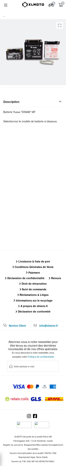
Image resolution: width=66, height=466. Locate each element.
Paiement (34, 272)
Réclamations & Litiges (34, 295)
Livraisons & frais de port (34, 261)
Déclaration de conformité (33, 311)
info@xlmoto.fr (48, 325)
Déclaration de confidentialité (25, 278)
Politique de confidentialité (40, 356)
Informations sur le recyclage (33, 300)
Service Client (17, 325)
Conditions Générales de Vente (34, 267)
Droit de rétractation (34, 283)
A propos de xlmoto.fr (34, 306)
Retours (55, 278)
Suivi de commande (33, 289)
